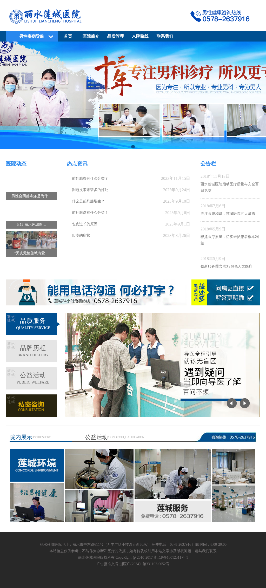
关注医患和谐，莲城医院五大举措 (228, 214)
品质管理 (115, 36)
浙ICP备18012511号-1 (171, 557)
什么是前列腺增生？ (88, 201)
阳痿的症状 (81, 235)
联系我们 (165, 36)
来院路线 (140, 36)
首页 (68, 36)
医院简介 (91, 36)
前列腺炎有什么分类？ (90, 178)
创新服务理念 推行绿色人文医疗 (226, 266)
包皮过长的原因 (84, 224)
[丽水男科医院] (133, 25)
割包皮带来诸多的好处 (90, 190)
